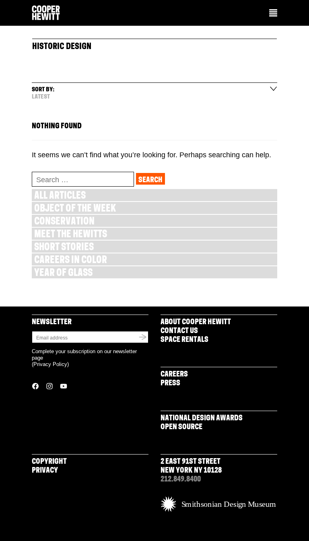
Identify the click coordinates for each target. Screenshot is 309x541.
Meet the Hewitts (70, 235)
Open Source (181, 427)
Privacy (45, 471)
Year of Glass (63, 273)
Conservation (64, 222)
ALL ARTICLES (60, 196)
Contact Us (179, 331)
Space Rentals (184, 340)
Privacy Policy (50, 364)
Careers (174, 374)
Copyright (49, 462)
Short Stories (64, 248)
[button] (273, 13)
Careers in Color (70, 260)
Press (170, 383)
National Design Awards (202, 418)
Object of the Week (75, 209)
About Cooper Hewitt (196, 322)
